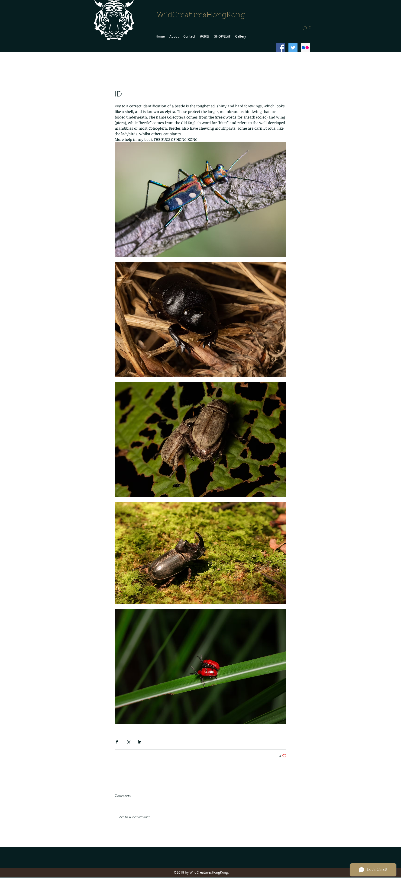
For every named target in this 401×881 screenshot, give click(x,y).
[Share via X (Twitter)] (128, 742)
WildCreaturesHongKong (201, 15)
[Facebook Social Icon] (280, 47)
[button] (308, 28)
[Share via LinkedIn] (139, 742)
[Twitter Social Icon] (293, 47)
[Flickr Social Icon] (305, 47)
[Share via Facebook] (117, 742)
